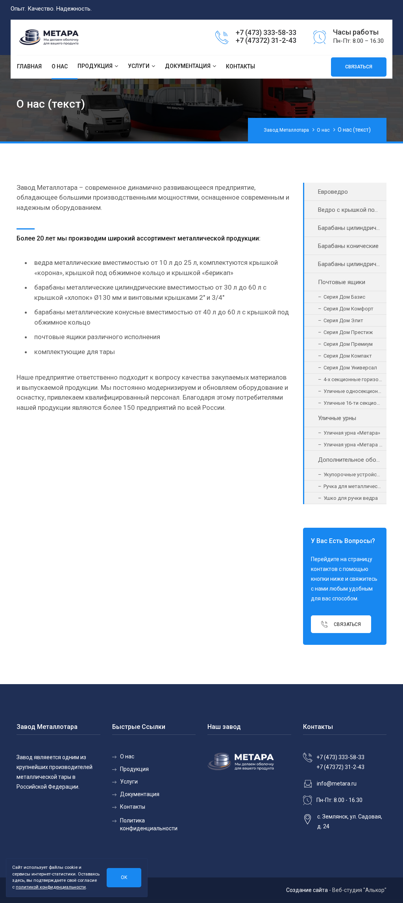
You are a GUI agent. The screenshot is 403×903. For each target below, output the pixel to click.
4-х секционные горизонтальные (355, 379)
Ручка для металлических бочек (355, 486)
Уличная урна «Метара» (352, 433)
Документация (188, 66)
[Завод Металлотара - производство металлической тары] (60, 38)
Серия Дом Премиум (348, 344)
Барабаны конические (348, 246)
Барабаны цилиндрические (352, 227)
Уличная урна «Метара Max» (355, 445)
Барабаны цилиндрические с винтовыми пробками (352, 264)
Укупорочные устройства (354, 474)
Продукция (95, 66)
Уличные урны (337, 418)
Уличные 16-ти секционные (355, 403)
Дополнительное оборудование (352, 459)
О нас (60, 66)
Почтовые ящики (341, 282)
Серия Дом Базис (344, 297)
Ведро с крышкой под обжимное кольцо (352, 209)
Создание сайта (307, 890)
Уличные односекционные (355, 391)
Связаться (347, 624)
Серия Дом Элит (343, 320)
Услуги (139, 66)
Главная (29, 66)
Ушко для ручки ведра (351, 498)
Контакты (240, 66)
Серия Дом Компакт (348, 356)
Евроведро (333, 191)
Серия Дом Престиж (348, 332)
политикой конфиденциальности (51, 887)
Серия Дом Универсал (350, 368)
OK (124, 877)
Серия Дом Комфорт (348, 309)
